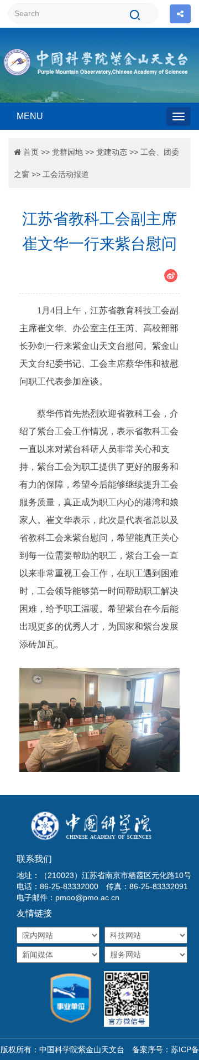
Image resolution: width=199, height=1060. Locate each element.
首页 (31, 152)
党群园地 (67, 152)
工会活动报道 (66, 174)
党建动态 (111, 152)
